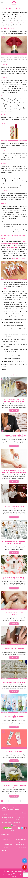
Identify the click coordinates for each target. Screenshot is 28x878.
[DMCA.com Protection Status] (7, 828)
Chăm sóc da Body (20, 837)
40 (19, 801)
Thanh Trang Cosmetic (18, 258)
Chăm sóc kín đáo (8, 842)
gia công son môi (12, 247)
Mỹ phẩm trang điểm (21, 839)
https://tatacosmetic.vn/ (14, 822)
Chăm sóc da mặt (8, 837)
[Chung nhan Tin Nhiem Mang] (14, 828)
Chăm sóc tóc (7, 839)
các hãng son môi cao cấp (17, 22)
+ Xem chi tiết (14, 410)
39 (17, 801)
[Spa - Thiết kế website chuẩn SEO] (14, 2)
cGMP (5, 288)
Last (25, 801)
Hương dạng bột (20, 844)
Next (22, 801)
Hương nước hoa (20, 842)
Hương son (6, 847)
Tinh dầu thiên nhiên (21, 847)
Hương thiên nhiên (8, 844)
